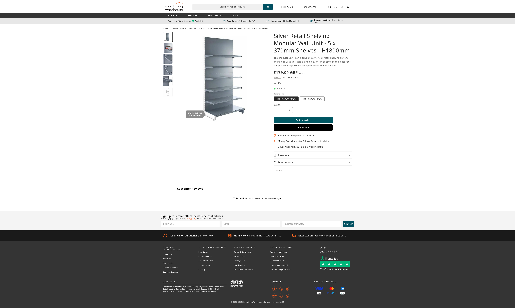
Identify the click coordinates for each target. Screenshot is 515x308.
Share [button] (279, 170)
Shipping (277, 77)
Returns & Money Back (279, 265)
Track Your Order (277, 256)
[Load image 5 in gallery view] (168, 81)
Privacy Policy (239, 261)
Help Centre (203, 252)
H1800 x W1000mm (286, 99)
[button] (342, 7)
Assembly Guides (205, 261)
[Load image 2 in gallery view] (168, 48)
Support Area (204, 265)
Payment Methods (277, 261)
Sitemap (201, 270)
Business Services (170, 272)
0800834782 (329, 251)
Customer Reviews (171, 268)
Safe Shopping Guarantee (280, 270)
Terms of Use (239, 256)
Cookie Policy (239, 265)
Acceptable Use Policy (243, 270)
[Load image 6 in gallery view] (168, 92)
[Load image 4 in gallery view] (168, 70)
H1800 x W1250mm (312, 99)
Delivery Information (278, 252)
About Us (167, 259)
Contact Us (167, 254)
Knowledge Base (205, 256)
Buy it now (303, 127)
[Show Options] (338, 224)
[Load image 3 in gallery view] (168, 59)
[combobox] (227, 7)
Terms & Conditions (242, 252)
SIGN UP (348, 224)
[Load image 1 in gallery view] (168, 37)
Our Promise (168, 263)
